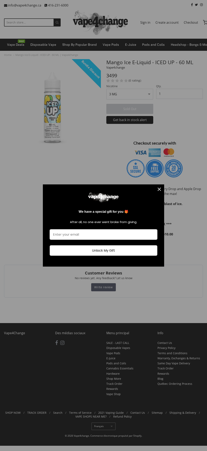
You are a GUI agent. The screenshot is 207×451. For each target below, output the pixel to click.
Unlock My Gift (103, 250)
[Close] (159, 189)
